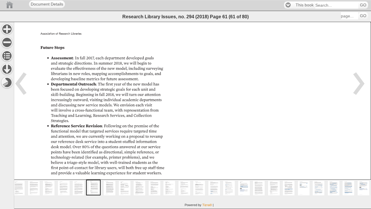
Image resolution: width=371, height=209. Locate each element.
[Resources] (7, 69)
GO (363, 5)
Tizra (207, 205)
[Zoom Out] (7, 42)
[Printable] (7, 82)
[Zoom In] (7, 29)
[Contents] (7, 56)
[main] (192, 115)
